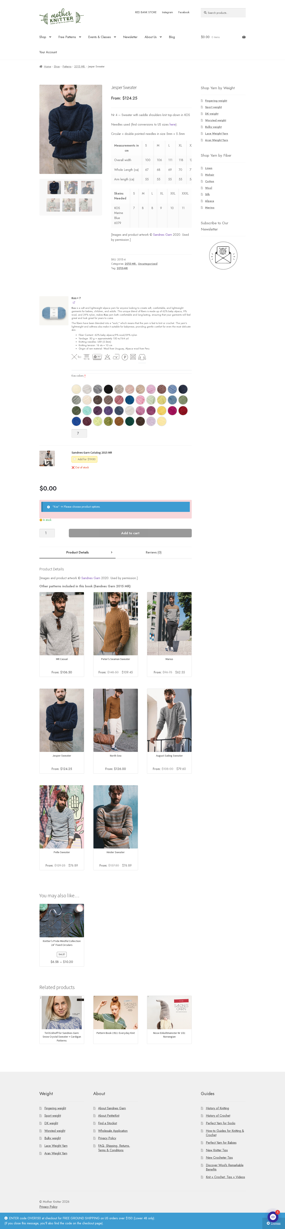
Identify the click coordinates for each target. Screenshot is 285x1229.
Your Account (48, 52)
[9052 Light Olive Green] (183, 399)
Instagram (167, 12)
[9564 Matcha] (108, 421)
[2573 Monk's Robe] (119, 421)
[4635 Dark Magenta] (151, 410)
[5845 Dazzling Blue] (76, 421)
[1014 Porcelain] (129, 410)
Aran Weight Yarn (216, 140)
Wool (208, 188)
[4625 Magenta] (140, 410)
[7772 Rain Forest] (129, 421)
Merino (209, 207)
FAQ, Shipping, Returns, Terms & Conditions (114, 1147)
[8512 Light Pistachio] (151, 399)
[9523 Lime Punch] (97, 421)
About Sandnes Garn (112, 1108)
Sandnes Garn (162, 234)
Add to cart (130, 533)
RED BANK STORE (145, 12)
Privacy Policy (107, 1138)
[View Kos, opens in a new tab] (74, 302)
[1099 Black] (108, 389)
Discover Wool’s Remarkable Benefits (225, 1167)
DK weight (211, 114)
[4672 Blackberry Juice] (97, 410)
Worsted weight (215, 120)
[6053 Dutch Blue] (172, 399)
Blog (172, 37)
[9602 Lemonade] (161, 421)
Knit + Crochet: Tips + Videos (225, 1177)
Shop (42, 37)
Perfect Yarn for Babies (221, 1142)
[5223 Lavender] (151, 421)
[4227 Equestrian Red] (183, 410)
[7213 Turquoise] (87, 410)
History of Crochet (218, 1115)
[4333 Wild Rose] (119, 399)
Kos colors (79, 376)
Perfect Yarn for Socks (220, 1123)
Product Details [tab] (77, 552)
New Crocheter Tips (219, 1157)
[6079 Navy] (183, 389)
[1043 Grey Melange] (97, 389)
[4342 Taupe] (161, 389)
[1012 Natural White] (76, 389)
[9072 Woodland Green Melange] (76, 410)
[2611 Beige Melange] (119, 389)
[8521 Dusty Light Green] (76, 399)
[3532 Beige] (140, 389)
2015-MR (122, 268)
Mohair (209, 175)
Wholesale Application (113, 1130)
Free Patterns (67, 37)
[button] (53, 313)
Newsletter (130, 37)
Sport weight (213, 107)
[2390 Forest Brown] (97, 399)
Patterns (67, 66)
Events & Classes (99, 37)
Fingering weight (216, 101)
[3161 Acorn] (108, 399)
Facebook (183, 12)
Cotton (209, 181)
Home (47, 66)
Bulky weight (213, 127)
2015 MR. (79, 66)
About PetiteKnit (108, 1115)
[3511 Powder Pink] (129, 389)
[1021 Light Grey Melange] (87, 389)
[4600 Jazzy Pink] (172, 410)
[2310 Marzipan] (87, 399)
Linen (208, 168)
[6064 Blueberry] (119, 410)
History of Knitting (217, 1108)
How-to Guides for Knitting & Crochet (225, 1132)
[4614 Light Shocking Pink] (140, 399)
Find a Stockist (107, 1123)
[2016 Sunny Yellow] (161, 410)
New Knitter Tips (217, 1150)
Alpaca (209, 201)
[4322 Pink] (151, 389)
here (173, 124)
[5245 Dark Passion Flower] (108, 410)
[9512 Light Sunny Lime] (161, 399)
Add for (86, 459)
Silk (207, 194)
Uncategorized (147, 264)
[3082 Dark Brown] (140, 421)
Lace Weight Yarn (216, 133)
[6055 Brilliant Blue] (129, 399)
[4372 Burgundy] (87, 421)
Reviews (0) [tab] (154, 552)
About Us (151, 37)
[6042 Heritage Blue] (172, 389)
